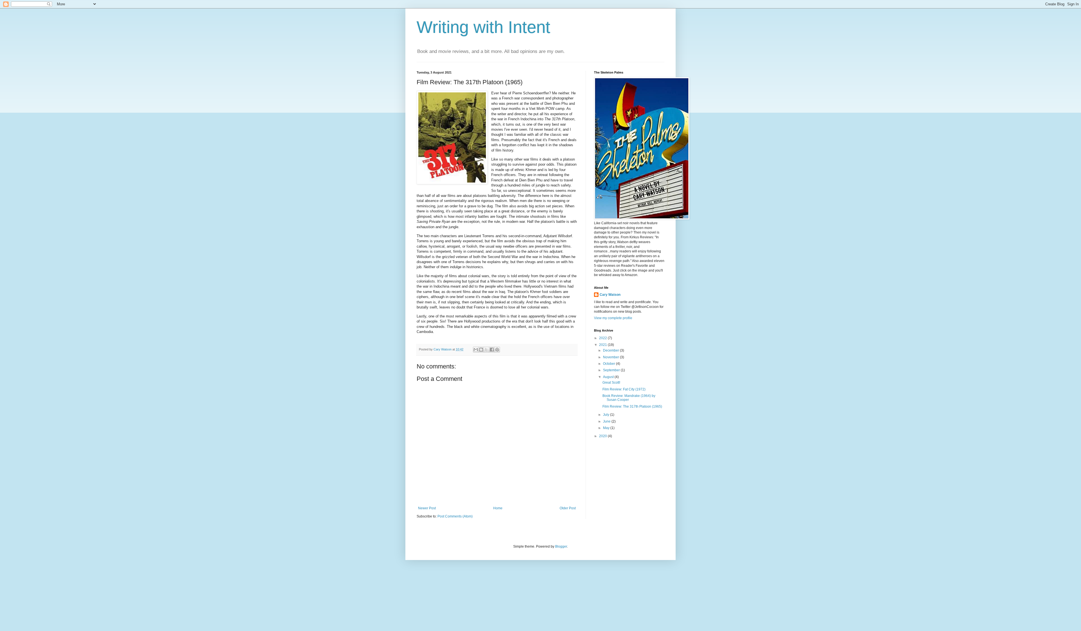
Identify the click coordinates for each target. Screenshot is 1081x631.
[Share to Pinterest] (497, 349)
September (612, 370)
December (611, 350)
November (611, 357)
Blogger (561, 546)
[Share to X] (486, 349)
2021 (603, 345)
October (609, 364)
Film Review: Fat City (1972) (624, 389)
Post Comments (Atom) (455, 516)
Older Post (568, 508)
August (609, 377)
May (606, 428)
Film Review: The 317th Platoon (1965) (632, 406)
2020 (603, 436)
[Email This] (476, 349)
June (607, 421)
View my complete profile (613, 318)
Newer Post (427, 508)
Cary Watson (610, 295)
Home (497, 508)
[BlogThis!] (481, 349)
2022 (603, 338)
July (606, 415)
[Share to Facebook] (492, 349)
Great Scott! (611, 383)
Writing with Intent (483, 27)
